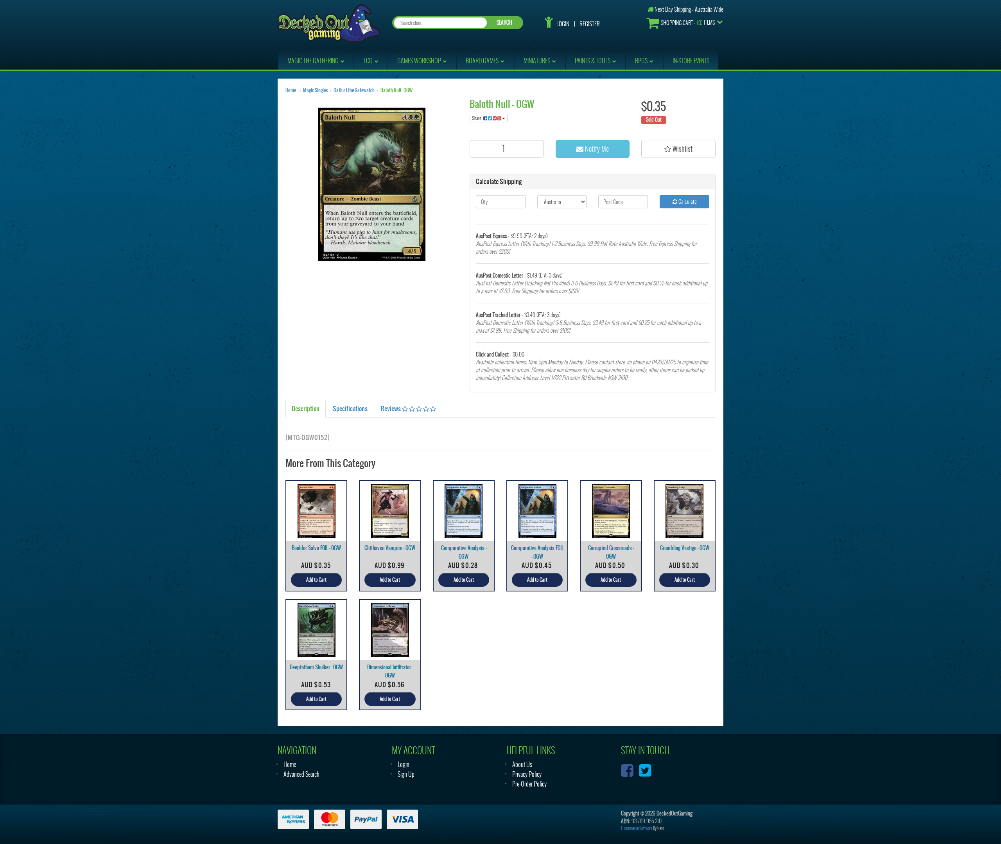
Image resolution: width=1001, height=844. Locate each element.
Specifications (350, 408)
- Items (688, 22)
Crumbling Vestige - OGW (684, 548)
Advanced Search (301, 774)
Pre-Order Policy (529, 783)
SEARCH (504, 22)
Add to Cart (316, 579)
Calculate (687, 201)
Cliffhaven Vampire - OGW (389, 548)
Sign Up (406, 774)
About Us (522, 764)
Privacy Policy (527, 774)
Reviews (391, 408)
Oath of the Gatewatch (354, 90)
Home (290, 90)
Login (562, 24)
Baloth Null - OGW (396, 90)
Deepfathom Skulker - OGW (316, 667)
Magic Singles (315, 90)
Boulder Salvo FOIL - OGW (316, 548)
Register (589, 24)
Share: (477, 118)
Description (305, 408)
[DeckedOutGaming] (329, 22)
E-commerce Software (636, 828)
